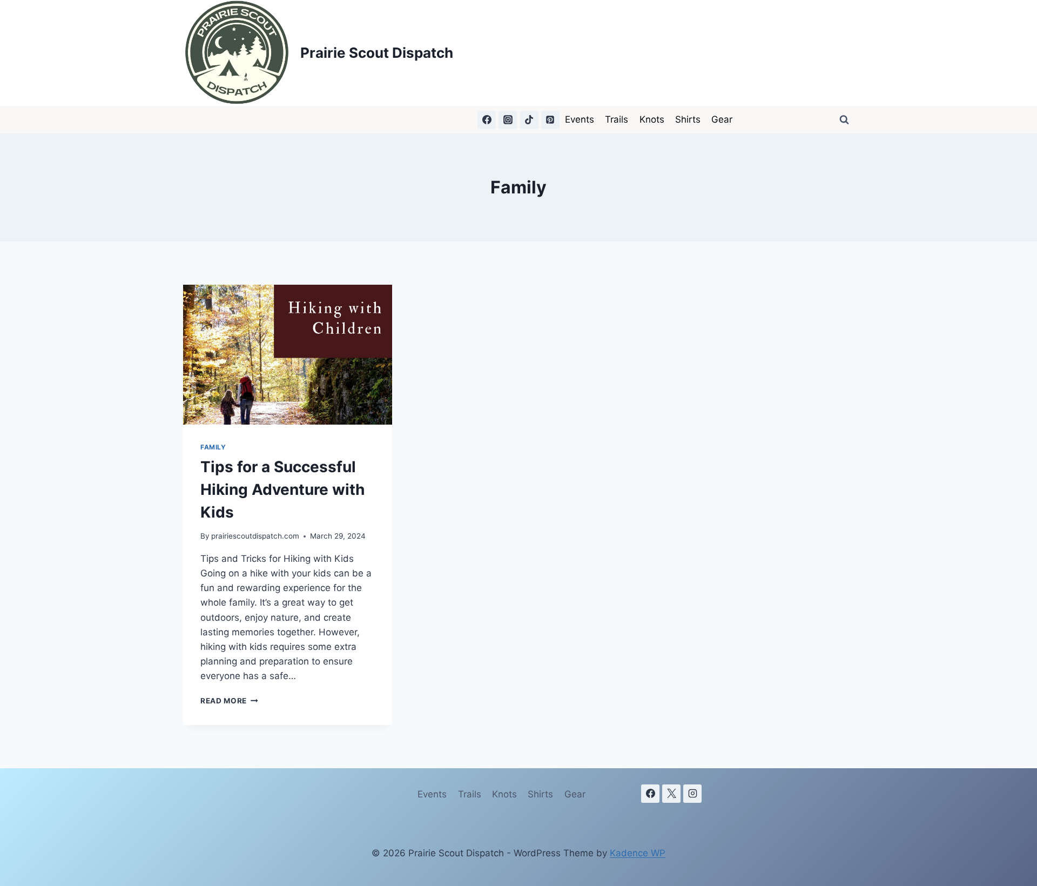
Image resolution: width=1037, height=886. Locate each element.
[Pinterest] (550, 120)
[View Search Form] (844, 120)
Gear (721, 119)
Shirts (688, 119)
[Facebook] (486, 120)
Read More (229, 700)
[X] (671, 793)
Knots (651, 119)
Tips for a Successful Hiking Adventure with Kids (282, 489)
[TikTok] (529, 120)
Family (213, 447)
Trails (616, 119)
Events (579, 119)
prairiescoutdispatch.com (255, 536)
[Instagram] (508, 120)
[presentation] (287, 354)
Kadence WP (637, 853)
